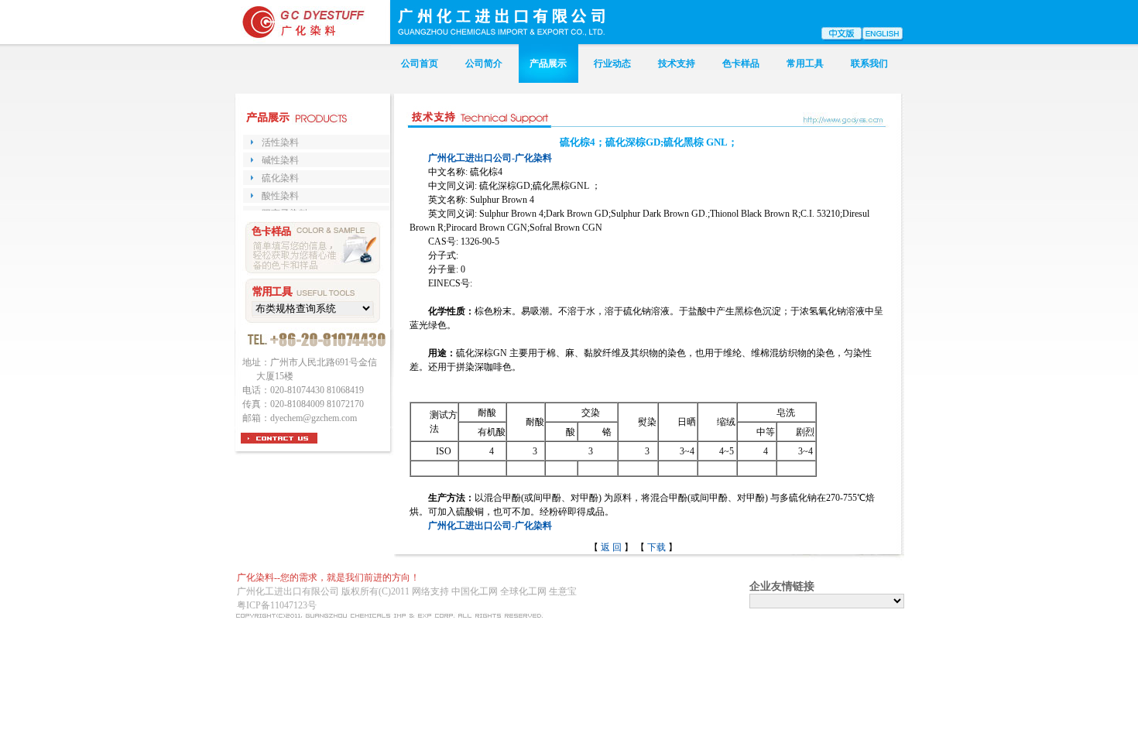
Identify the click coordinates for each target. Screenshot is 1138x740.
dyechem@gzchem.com (313, 418)
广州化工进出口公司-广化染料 (490, 157)
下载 (656, 547)
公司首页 (419, 63)
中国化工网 (474, 591)
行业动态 (612, 63)
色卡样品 (740, 63)
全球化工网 (523, 591)
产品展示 (548, 63)
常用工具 (805, 63)
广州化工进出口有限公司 (288, 591)
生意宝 (563, 591)
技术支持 (676, 63)
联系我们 (869, 63)
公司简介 (483, 63)
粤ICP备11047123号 (277, 605)
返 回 (612, 547)
